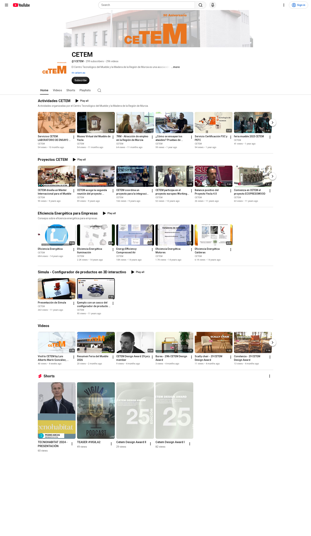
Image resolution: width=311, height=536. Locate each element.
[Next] (272, 122)
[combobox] (147, 5)
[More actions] (73, 137)
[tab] (44, 90)
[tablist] (155, 90)
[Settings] (284, 5)
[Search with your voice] (212, 5)
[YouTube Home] (21, 5)
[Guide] (6, 5)
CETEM (41, 143)
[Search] (200, 5)
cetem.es (79, 72)
